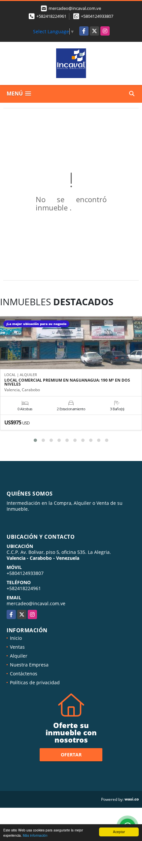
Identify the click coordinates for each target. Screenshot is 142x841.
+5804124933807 (97, 16)
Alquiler (18, 656)
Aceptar (119, 831)
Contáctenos (23, 673)
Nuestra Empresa (29, 665)
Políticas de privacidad (35, 682)
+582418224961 (51, 16)
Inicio (16, 638)
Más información (35, 835)
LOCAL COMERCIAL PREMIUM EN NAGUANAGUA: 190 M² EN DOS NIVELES (67, 382)
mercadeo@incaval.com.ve (36, 603)
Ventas (17, 647)
